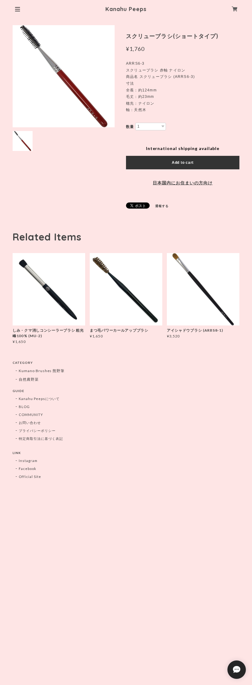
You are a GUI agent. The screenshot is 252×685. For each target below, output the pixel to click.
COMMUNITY (31, 415)
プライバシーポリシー (37, 431)
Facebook (27, 469)
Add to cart (183, 162)
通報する (162, 206)
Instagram (28, 461)
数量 (130, 127)
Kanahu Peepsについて (39, 399)
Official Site (30, 477)
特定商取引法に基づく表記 (41, 439)
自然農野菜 (29, 379)
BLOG (24, 407)
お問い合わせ (30, 423)
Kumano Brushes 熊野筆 (42, 370)
